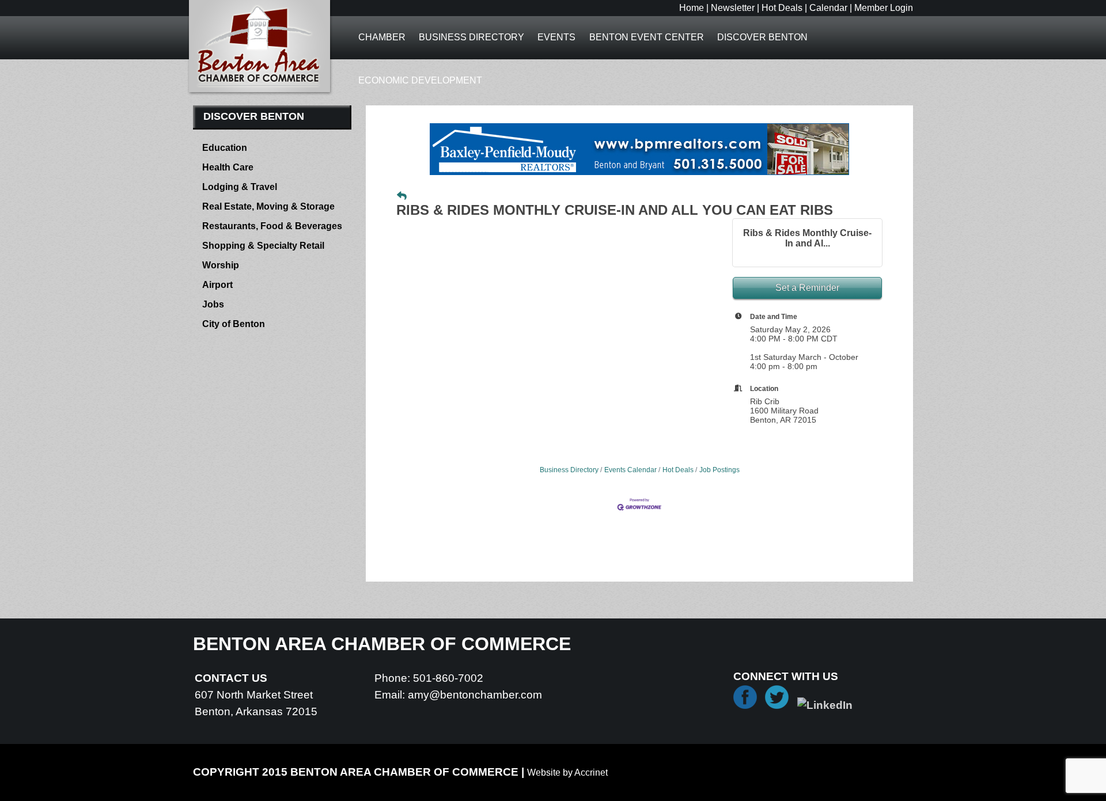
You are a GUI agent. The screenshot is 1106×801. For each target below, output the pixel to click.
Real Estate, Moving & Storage (268, 206)
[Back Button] (402, 196)
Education (224, 148)
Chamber (382, 37)
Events (556, 37)
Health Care (227, 167)
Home (691, 8)
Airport (217, 285)
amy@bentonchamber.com (475, 695)
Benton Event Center (646, 37)
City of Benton (233, 324)
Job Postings (719, 470)
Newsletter (733, 8)
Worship (220, 265)
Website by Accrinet (567, 772)
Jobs (213, 304)
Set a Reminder (807, 288)
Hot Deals (782, 8)
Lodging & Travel (239, 187)
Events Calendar (630, 470)
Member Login (883, 8)
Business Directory (471, 37)
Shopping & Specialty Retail (263, 245)
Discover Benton (762, 37)
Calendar (828, 8)
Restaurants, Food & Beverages (272, 226)
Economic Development (420, 80)
